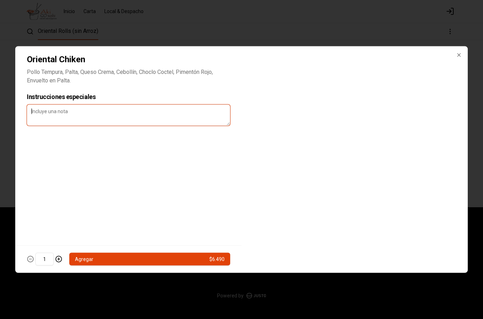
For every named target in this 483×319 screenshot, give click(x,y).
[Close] (459, 55)
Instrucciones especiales (61, 96)
